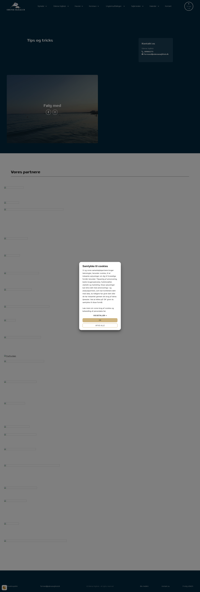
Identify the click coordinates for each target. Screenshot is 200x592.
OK (100, 320)
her (104, 311)
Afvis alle (100, 325)
